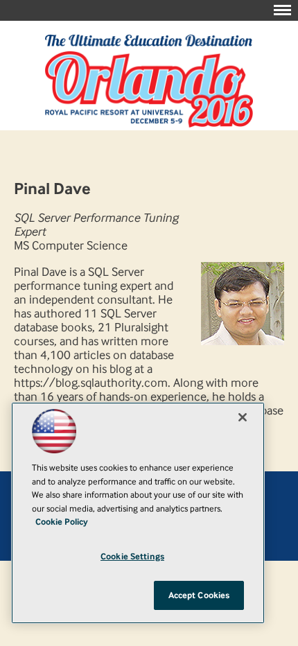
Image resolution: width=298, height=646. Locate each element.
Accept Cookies (199, 595)
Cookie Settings (132, 556)
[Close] (242, 417)
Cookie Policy (61, 521)
